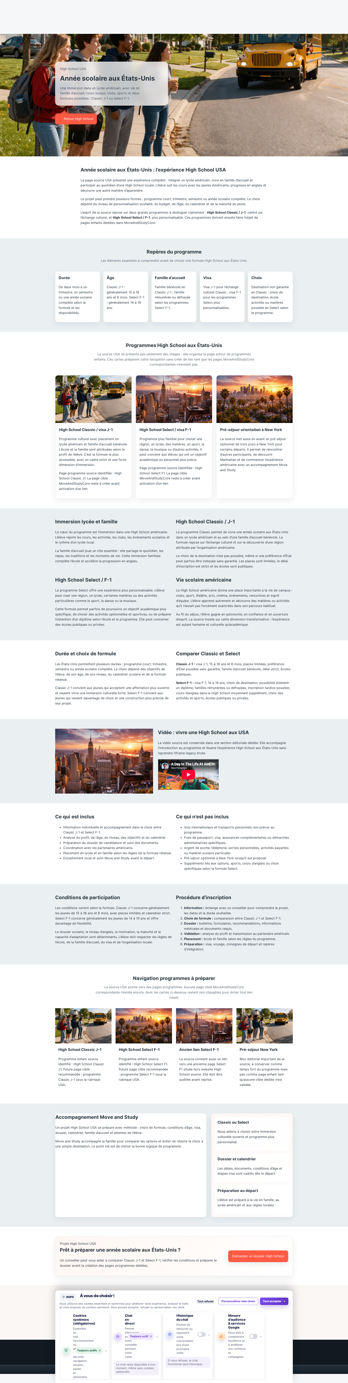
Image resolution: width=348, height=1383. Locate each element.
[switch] (202, 1334)
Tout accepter (272, 1301)
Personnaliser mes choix (238, 1301)
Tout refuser (205, 1301)
